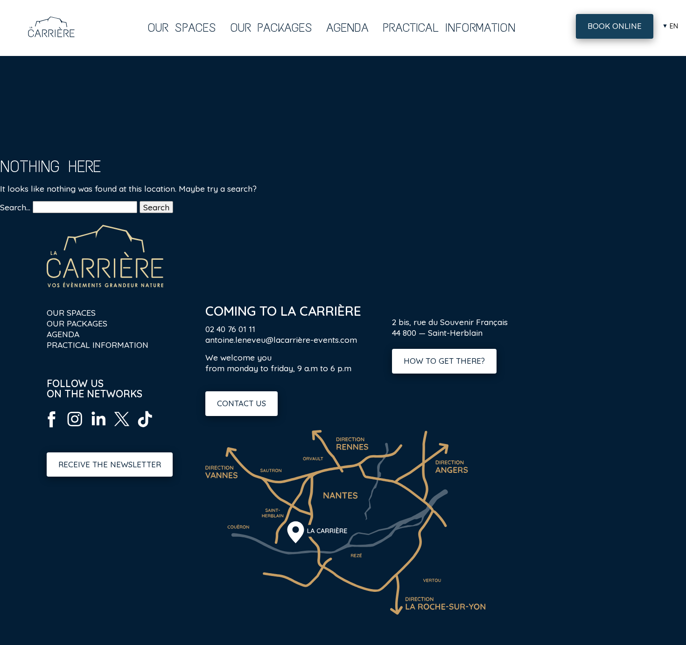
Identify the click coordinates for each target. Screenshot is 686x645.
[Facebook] (51, 428)
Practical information (449, 27)
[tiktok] (144, 428)
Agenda (347, 27)
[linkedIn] (98, 428)
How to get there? (444, 361)
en (674, 26)
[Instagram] (74, 428)
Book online (615, 26)
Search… (15, 207)
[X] (121, 428)
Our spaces (181, 27)
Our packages (271, 27)
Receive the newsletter (109, 464)
